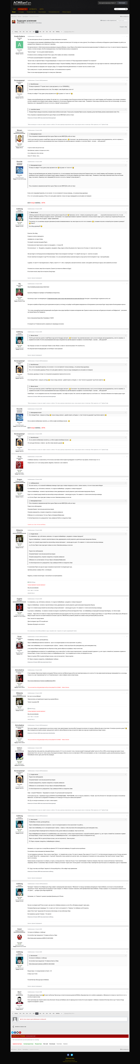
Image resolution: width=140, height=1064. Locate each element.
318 (33, 31)
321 (43, 31)
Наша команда (42, 12)
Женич (19, 130)
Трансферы (38, 22)
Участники (59, 1043)
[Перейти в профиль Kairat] (19, 937)
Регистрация (122, 2)
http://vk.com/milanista (33, 587)
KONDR (22, 22)
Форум (14, 12)
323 (50, 31)
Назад (16, 31)
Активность (33, 9)
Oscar (19, 637)
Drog (19, 457)
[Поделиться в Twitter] (12, 1032)
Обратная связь (70, 1058)
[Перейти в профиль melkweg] (19, 217)
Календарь (21, 12)
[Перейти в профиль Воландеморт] (19, 88)
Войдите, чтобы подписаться (109, 20)
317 (30, 31)
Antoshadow (19, 670)
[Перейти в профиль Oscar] (19, 645)
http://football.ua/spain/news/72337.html (38, 286)
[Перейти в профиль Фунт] (19, 1000)
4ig (19, 284)
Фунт (19, 992)
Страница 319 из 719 (69, 31)
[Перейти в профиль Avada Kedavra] (19, 44)
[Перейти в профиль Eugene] (19, 607)
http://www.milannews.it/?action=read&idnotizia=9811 (42, 680)
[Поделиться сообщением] (126, 36)
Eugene (19, 599)
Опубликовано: (35, 36)
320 (40, 31)
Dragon (19, 479)
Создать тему (123, 26)
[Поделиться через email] (17, 1032)
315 (23, 31)
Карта (41, 9)
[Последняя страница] (62, 32)
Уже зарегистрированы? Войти (107, 3)
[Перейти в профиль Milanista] (19, 538)
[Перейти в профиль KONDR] (14, 22)
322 (47, 31)
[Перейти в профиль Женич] (19, 138)
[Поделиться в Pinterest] (20, 1032)
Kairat (19, 929)
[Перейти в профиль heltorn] (19, 756)
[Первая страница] (12, 32)
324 (53, 31)
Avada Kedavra (19, 36)
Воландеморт (19, 80)
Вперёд (57, 31)
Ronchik (19, 162)
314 (20, 31)
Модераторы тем (31, 12)
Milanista (19, 530)
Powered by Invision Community (70, 1061)
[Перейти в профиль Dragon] (19, 487)
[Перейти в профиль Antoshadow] (19, 678)
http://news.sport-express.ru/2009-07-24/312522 (40, 938)
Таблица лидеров (66, 12)
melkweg (19, 209)
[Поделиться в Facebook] (15, 1032)
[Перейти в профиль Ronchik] (19, 170)
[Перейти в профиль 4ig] (19, 292)
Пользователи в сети (54, 12)
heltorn (19, 748)
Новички (65, 1043)
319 (37, 31)
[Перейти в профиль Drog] (19, 465)
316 (27, 31)
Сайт (14, 9)
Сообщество (23, 9)
